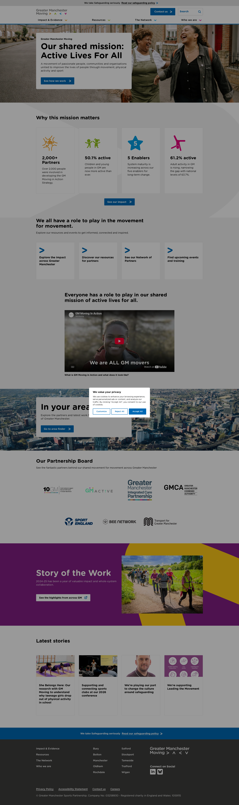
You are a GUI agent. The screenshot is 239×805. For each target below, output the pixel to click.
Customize (101, 412)
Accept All (138, 412)
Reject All (119, 412)
